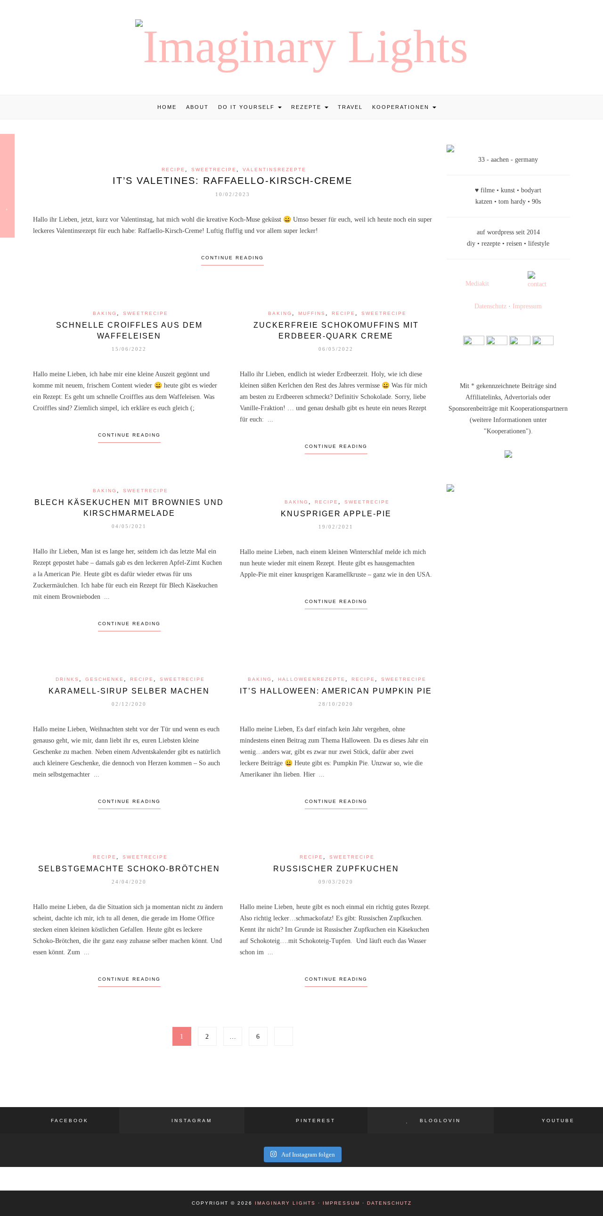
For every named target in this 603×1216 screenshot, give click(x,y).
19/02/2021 (335, 526)
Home (167, 107)
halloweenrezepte (311, 679)
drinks (67, 679)
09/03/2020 (335, 882)
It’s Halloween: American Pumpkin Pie (336, 691)
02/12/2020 (129, 704)
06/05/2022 (335, 349)
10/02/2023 (232, 194)
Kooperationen (402, 107)
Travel (350, 107)
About (197, 107)
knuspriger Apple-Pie (336, 514)
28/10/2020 (335, 704)
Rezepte (307, 107)
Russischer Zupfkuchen (336, 869)
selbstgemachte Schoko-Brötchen (129, 869)
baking (105, 313)
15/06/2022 (129, 349)
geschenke (104, 679)
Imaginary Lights (285, 1203)
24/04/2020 (129, 882)
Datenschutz (490, 306)
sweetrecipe (213, 169)
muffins (312, 313)
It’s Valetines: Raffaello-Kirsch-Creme (232, 180)
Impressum (527, 306)
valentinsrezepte (274, 169)
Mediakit (477, 283)
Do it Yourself (247, 107)
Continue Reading (232, 257)
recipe (173, 169)
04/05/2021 (129, 526)
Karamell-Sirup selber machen (129, 691)
